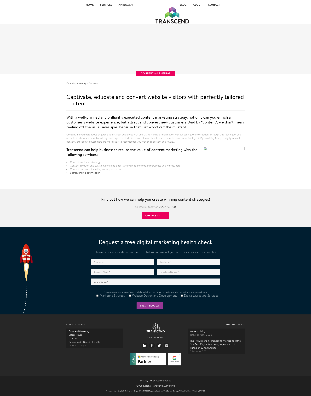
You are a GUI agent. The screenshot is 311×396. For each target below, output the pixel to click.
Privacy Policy (148, 380)
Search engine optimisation (85, 172)
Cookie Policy (163, 380)
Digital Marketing (76, 83)
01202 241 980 (167, 207)
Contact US (152, 215)
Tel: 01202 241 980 (78, 345)
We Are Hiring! (198, 331)
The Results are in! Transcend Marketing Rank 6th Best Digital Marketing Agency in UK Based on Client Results (215, 344)
